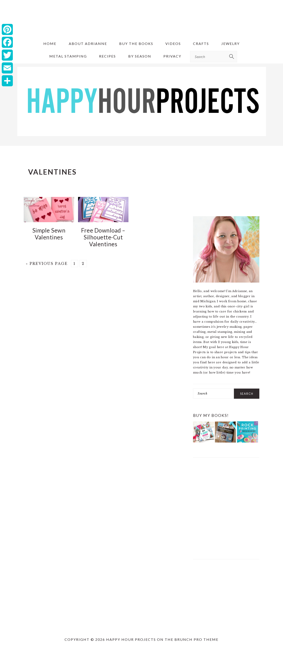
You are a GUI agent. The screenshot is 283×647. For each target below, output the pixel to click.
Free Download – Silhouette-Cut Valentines (103, 237)
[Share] (7, 80)
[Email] (7, 68)
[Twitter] (7, 55)
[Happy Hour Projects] (141, 136)
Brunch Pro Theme (196, 639)
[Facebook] (7, 42)
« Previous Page (47, 263)
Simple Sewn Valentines (49, 234)
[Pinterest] (7, 29)
